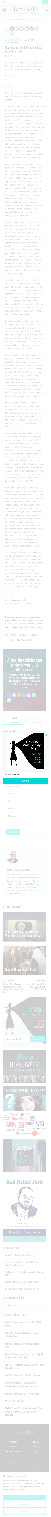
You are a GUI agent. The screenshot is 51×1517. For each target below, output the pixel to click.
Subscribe (25, 781)
